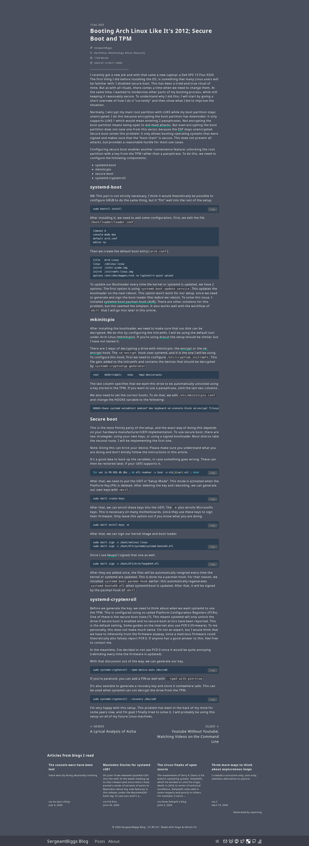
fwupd (112, 555)
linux (130, 52)
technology (117, 52)
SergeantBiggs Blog (67, 841)
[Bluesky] (231, 841)
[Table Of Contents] (217, 841)
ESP (180, 129)
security (140, 52)
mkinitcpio (126, 337)
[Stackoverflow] (260, 841)
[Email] (225, 841)
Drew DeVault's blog (174, 801)
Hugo (178, 827)
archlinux (101, 52)
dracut (165, 337)
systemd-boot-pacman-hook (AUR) (130, 302)
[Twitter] (242, 841)
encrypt (186, 348)
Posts (100, 841)
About (114, 841)
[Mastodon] (237, 841)
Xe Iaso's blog (61, 801)
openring (256, 812)
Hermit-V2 (191, 827)
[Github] (254, 841)
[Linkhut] (248, 841)
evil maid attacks (158, 125)
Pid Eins (112, 801)
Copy (212, 209)
